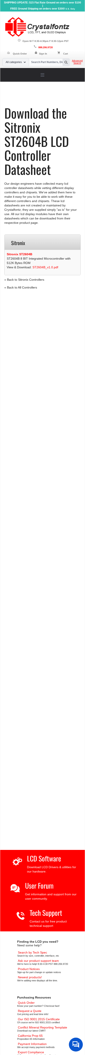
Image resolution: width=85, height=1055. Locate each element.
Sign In (43, 53)
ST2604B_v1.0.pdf (45, 267)
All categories (14, 62)
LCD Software (44, 858)
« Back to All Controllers (20, 287)
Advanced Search (77, 62)
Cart (65, 53)
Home (14, 96)
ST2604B (30, 99)
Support (27, 96)
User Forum (39, 885)
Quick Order (17, 53)
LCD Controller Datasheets (54, 96)
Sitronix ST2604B (19, 254)
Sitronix (15, 99)
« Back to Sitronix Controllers (24, 279)
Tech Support (46, 912)
